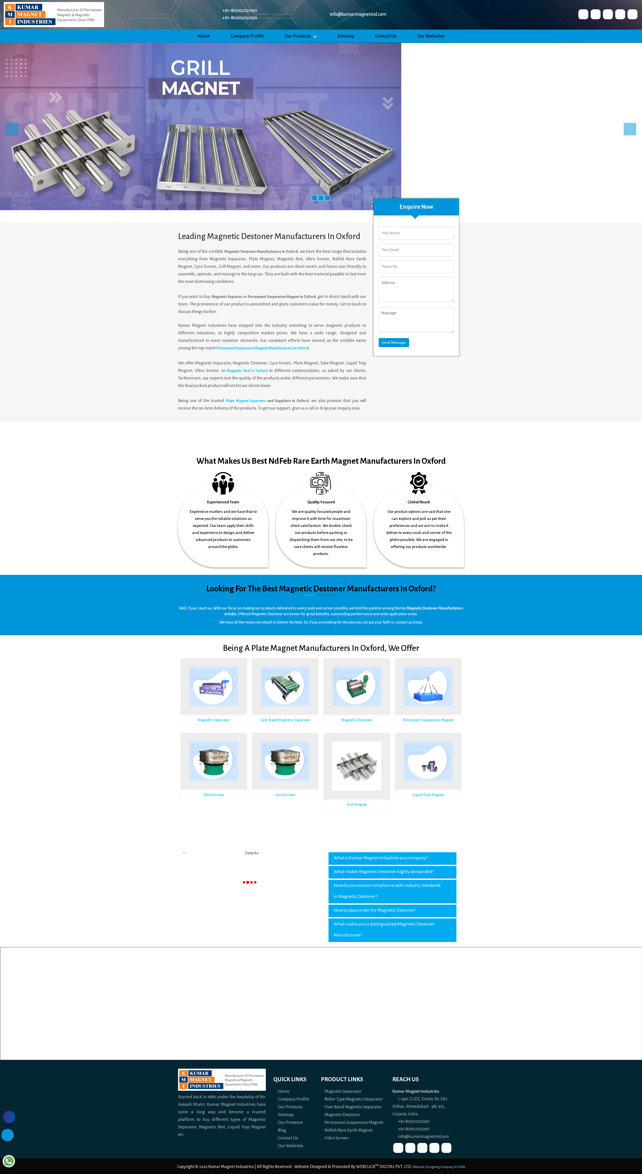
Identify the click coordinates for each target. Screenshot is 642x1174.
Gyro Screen (285, 795)
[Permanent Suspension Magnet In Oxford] (428, 694)
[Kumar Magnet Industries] (54, 14)
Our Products (298, 36)
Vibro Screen (213, 795)
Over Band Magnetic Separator (285, 720)
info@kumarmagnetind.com (357, 14)
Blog (281, 1130)
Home (203, 36)
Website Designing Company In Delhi (439, 1167)
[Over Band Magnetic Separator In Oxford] (285, 694)
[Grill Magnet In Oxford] (356, 775)
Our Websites (431, 36)
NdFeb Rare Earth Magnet (349, 1130)
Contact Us (385, 36)
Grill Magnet (357, 805)
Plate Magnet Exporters (246, 401)
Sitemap (345, 36)
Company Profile (247, 36)
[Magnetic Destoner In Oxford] (356, 694)
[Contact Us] (9, 1117)
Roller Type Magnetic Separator (354, 1099)
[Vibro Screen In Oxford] (213, 768)
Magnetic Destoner (356, 720)
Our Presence (290, 1122)
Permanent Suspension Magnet (428, 720)
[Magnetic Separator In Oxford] (213, 694)
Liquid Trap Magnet (428, 795)
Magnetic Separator (214, 720)
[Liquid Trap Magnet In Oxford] (428, 768)
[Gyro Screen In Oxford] (285, 768)
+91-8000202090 (413, 1121)
